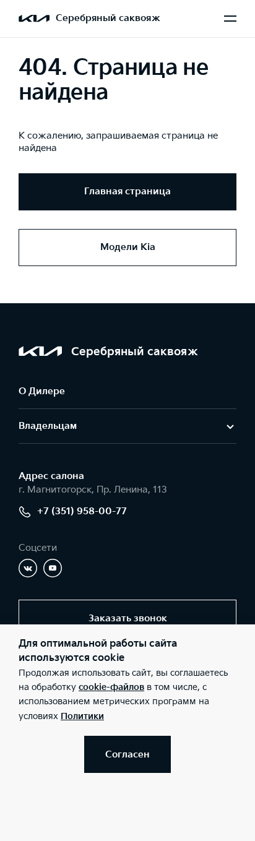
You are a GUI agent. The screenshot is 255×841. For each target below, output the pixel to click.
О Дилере (42, 391)
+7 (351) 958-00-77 (82, 511)
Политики (82, 716)
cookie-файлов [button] (111, 687)
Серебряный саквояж (108, 18)
